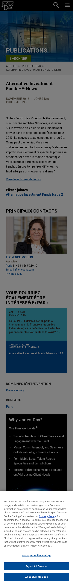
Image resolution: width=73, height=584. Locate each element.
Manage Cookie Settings (36, 555)
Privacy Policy (47, 516)
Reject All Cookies (36, 566)
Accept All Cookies (36, 577)
